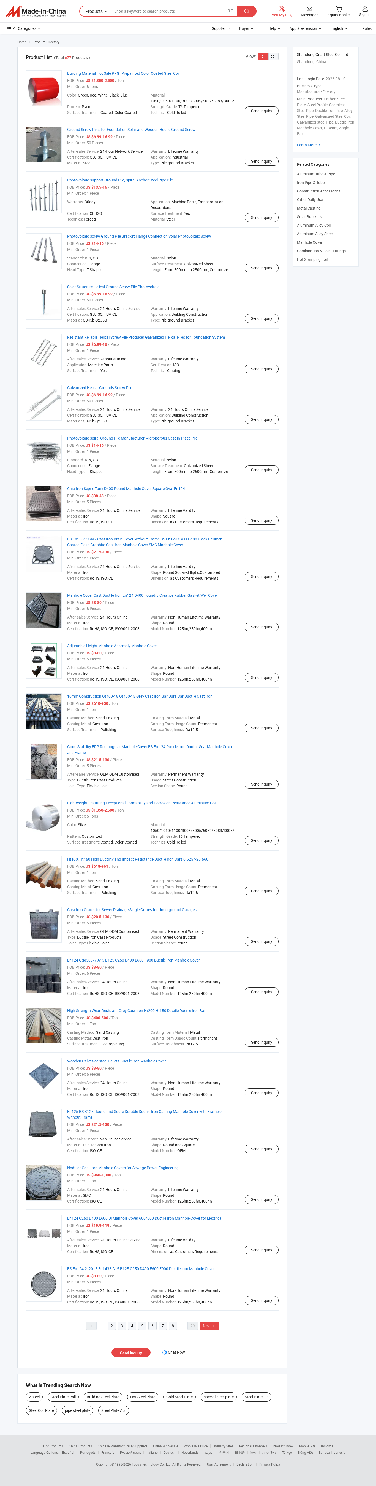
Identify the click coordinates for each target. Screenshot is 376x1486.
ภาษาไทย (269, 1452)
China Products (80, 1446)
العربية (208, 1452)
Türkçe (287, 1452)
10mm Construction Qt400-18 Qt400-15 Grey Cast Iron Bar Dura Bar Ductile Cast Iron (139, 696)
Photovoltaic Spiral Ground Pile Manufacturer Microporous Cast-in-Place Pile (132, 438)
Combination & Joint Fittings (321, 250)
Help (272, 28)
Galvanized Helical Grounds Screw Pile (99, 387)
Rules (367, 28)
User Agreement (219, 1464)
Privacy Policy (269, 1464)
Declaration (245, 1464)
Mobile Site (307, 1446)
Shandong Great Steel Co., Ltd (322, 54)
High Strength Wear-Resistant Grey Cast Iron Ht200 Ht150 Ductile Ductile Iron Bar (136, 1010)
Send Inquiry (261, 110)
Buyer (244, 28)
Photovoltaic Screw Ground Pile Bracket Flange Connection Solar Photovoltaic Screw (139, 236)
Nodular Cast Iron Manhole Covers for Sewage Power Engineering (123, 1167)
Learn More (309, 145)
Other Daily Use (310, 199)
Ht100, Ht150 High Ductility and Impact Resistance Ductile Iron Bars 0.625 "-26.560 (137, 859)
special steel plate (219, 1396)
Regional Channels (253, 1446)
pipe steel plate (77, 1410)
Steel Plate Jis (256, 1396)
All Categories (24, 28)
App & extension (303, 28)
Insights (327, 1446)
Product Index (283, 1446)
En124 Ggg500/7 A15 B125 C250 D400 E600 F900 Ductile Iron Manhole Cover (133, 960)
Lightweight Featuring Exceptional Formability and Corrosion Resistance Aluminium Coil (141, 802)
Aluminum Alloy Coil (314, 225)
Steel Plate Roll (63, 1396)
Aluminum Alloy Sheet (315, 233)
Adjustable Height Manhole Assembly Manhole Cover (112, 645)
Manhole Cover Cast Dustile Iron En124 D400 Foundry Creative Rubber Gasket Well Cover (142, 595)
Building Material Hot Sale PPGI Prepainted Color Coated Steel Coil (123, 73)
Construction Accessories (318, 191)
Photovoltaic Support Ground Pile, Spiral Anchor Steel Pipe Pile (120, 180)
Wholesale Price (196, 1446)
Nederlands (189, 1452)
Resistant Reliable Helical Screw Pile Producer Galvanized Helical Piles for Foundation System (146, 337)
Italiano (152, 1452)
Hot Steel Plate (142, 1396)
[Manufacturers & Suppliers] (36, 11)
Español (68, 1452)
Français (107, 1452)
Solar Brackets (309, 216)
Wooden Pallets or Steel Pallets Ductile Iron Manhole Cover (116, 1061)
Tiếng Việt (305, 1452)
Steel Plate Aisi (113, 1410)
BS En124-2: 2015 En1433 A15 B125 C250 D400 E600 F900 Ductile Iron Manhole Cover (141, 1268)
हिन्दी (253, 1452)
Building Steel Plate (103, 1396)
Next (209, 1325)
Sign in (364, 14)
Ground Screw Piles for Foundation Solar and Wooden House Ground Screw (131, 129)
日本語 (240, 1452)
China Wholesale (165, 1446)
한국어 (224, 1452)
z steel (34, 1396)
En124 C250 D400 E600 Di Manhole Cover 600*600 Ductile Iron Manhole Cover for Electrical (144, 1218)
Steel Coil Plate (41, 1410)
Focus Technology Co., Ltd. (152, 1464)
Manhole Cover (310, 242)
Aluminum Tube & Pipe (316, 173)
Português (88, 1452)
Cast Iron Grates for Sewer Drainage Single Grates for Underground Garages (132, 909)
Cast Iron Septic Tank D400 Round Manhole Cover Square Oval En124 (126, 488)
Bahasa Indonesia (332, 1452)
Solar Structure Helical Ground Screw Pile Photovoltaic (113, 286)
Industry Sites (223, 1446)
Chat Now (176, 1352)
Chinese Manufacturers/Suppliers (122, 1446)
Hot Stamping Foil (312, 259)
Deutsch (170, 1452)
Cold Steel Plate (179, 1396)
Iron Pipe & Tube (311, 182)
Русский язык (130, 1452)
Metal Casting (309, 208)
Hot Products (53, 1446)
